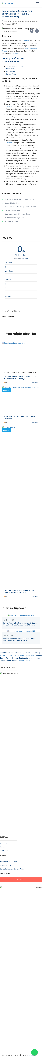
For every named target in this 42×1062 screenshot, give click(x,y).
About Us (3, 843)
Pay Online (4, 850)
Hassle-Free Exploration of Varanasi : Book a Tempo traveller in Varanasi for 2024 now (20, 624)
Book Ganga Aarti (6, 655)
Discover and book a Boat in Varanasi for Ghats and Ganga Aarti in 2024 (18, 639)
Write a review (8, 317)
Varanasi (26, 41)
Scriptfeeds (32, 1055)
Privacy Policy (5, 865)
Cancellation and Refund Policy (12, 869)
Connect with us (24, 661)
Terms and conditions (8, 862)
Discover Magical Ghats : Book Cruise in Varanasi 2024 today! (20, 377)
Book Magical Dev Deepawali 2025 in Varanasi (20, 417)
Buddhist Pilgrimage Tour (24, 655)
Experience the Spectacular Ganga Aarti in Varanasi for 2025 (19, 591)
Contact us (4, 847)
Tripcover (15, 53)
